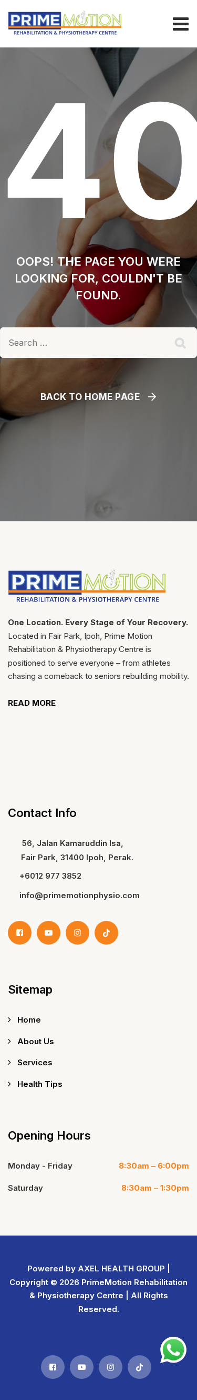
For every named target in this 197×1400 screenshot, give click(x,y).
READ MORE (32, 703)
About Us (35, 1041)
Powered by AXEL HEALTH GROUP (96, 1268)
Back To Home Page (90, 397)
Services (35, 1062)
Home (29, 1020)
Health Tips (40, 1084)
